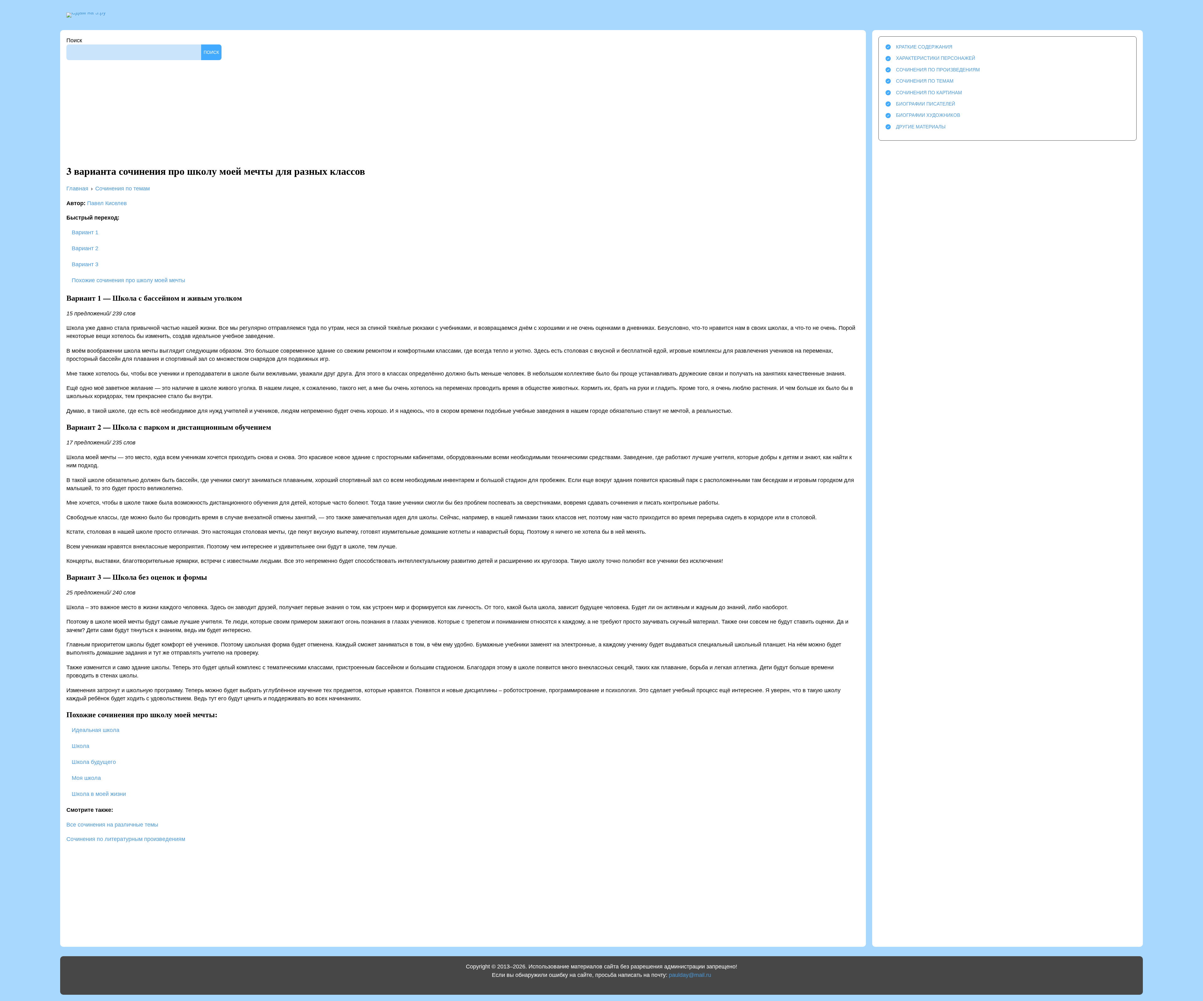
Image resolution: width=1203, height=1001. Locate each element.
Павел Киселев (107, 203)
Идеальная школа (95, 730)
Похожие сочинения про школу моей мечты (127, 280)
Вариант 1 (84, 232)
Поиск (74, 40)
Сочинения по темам (925, 81)
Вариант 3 (84, 264)
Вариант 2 (84, 248)
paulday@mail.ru (690, 975)
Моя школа (86, 778)
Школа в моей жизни (99, 794)
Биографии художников (928, 115)
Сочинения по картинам (929, 92)
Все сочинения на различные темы (112, 825)
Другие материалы (920, 126)
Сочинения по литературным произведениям (125, 839)
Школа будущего (94, 762)
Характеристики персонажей (935, 58)
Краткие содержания (924, 46)
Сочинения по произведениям (938, 69)
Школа (80, 746)
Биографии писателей (925, 103)
